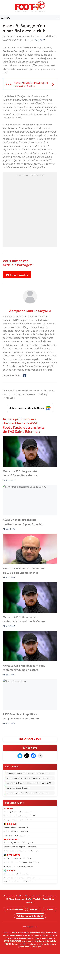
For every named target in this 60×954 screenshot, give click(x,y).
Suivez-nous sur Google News (26, 408)
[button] (57, 17)
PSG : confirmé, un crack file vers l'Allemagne (21, 851)
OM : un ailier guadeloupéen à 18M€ (18, 858)
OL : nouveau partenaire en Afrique (17, 874)
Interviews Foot (48, 896)
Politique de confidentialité (30, 916)
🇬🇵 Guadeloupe (12, 854)
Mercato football (32, 896)
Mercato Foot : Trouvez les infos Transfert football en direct (29, 778)
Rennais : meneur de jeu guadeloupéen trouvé (22, 862)
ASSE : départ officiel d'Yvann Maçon (18, 866)
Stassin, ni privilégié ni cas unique (17, 835)
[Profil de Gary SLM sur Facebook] (24, 376)
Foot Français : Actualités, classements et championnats (28, 773)
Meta (11, 899)
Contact (49, 909)
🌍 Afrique (9, 870)
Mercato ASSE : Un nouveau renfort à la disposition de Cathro (24, 619)
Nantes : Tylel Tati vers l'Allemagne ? (18, 843)
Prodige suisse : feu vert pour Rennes (18, 820)
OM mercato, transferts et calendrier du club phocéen (27, 792)
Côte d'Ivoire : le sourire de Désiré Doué (19, 882)
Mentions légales (15, 909)
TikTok (29, 899)
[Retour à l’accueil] (30, 6)
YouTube (37, 899)
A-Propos (34, 909)
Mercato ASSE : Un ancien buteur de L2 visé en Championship (23, 570)
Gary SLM (44, 311)
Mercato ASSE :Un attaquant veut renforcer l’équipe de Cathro (24, 668)
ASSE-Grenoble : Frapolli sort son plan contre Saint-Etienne (21, 716)
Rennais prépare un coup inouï (16, 831)
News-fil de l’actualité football (18, 788)
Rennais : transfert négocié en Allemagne (20, 847)
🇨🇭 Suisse (8, 808)
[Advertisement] (30, 211)
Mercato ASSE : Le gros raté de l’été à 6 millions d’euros (20, 473)
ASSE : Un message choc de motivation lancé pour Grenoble (23, 522)
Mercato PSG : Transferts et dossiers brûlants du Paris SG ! (29, 783)
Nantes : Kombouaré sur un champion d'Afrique (22, 878)
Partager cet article (19, 274)
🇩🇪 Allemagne (11, 839)
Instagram (20, 899)
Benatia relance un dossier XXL (16, 827)
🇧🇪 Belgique (10, 824)
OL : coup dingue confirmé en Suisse (18, 812)
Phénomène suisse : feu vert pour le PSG (20, 816)
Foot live (19, 896)
